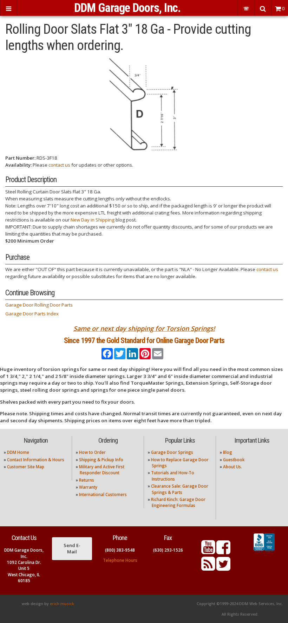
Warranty (88, 487)
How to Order (92, 452)
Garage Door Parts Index (32, 313)
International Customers (103, 494)
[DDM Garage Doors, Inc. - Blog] (208, 568)
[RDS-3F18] (144, 104)
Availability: (18, 165)
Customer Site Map (25, 466)
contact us (59, 165)
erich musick (62, 603)
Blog (227, 452)
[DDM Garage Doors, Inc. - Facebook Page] (223, 551)
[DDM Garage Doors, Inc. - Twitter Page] (223, 568)
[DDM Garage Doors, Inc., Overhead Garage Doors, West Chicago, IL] (264, 552)
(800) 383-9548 (120, 550)
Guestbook (233, 459)
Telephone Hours (120, 560)
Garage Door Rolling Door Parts (39, 305)
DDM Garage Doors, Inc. (127, 8)
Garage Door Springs (172, 452)
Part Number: (20, 158)
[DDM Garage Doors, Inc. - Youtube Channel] (208, 551)
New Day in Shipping (92, 220)
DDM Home (18, 452)
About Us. (232, 466)
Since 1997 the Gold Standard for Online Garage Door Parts (144, 340)
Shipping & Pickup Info (101, 459)
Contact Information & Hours (35, 459)
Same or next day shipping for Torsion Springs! (144, 328)
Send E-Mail (72, 548)
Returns (86, 480)
